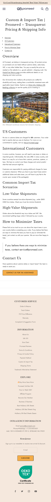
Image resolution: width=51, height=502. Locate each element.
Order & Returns (25, 306)
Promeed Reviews (25, 346)
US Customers (9, 41)
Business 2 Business (25, 402)
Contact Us (8, 50)
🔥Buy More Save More (26, 382)
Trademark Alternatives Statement (25, 369)
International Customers (12, 44)
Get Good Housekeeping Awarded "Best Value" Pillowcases (25, 3)
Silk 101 (25, 338)
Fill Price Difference (25, 314)
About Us (25, 334)
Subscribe (25, 458)
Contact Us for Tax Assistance (20, 272)
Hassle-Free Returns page (11, 72)
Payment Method (25, 358)
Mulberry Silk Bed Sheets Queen (25, 413)
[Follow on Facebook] (15, 491)
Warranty (25, 318)
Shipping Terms (25, 366)
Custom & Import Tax (26, 362)
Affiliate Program (25, 394)
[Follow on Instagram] (29, 491)
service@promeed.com (27, 426)
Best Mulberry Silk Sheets (25, 405)
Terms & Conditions (25, 350)
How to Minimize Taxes (12, 47)
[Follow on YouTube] (35, 491)
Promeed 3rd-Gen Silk (25, 386)
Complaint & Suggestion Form (25, 322)
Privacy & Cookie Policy (26, 354)
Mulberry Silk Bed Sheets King (25, 409)
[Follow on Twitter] (22, 491)
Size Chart (25, 342)
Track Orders (25, 310)
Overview (8, 38)
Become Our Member (25, 398)
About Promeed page (31, 142)
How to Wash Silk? (25, 390)
